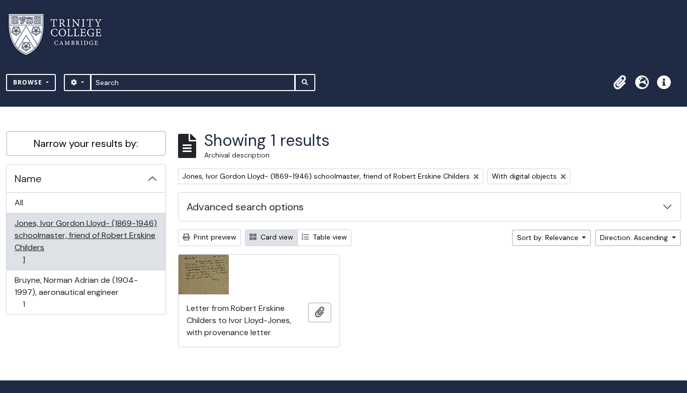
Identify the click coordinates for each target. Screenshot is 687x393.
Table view (329, 237)
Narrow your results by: (86, 143)
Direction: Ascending (635, 237)
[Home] (61, 34)
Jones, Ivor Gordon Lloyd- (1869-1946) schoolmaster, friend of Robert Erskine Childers (85, 241)
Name (28, 178)
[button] (620, 82)
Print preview (214, 237)
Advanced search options (245, 206)
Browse (28, 82)
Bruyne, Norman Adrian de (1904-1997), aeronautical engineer (76, 291)
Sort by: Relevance (548, 237)
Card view (276, 237)
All (19, 202)
